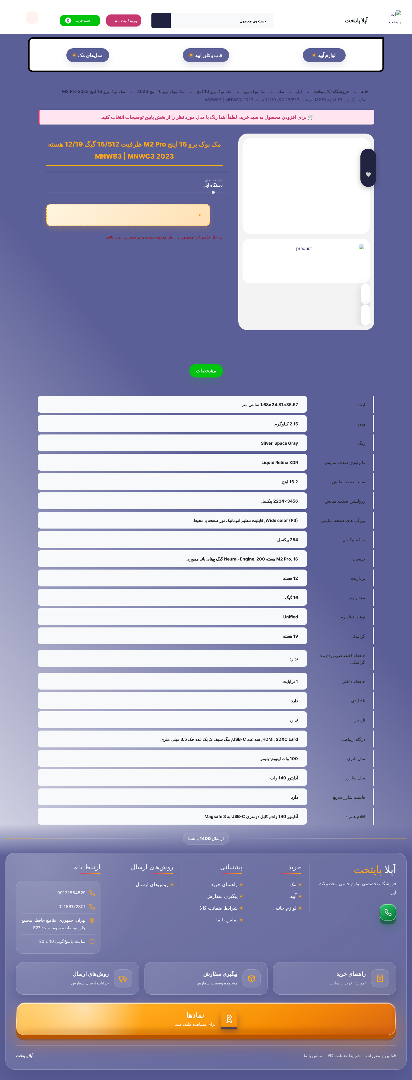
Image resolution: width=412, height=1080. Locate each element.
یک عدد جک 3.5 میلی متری (184, 739)
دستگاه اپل (213, 185)
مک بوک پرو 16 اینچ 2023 (161, 91)
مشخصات (206, 371)
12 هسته (290, 578)
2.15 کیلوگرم (286, 423)
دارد (294, 700)
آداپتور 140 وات (284, 777)
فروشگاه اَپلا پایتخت (331, 91)
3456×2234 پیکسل (279, 501)
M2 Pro (283, 558)
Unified (290, 616)
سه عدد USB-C (246, 739)
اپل (299, 91)
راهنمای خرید (224, 884)
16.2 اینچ (290, 481)
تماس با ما (227, 920)
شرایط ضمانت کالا (219, 908)
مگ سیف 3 (220, 739)
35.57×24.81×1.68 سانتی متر (270, 404)
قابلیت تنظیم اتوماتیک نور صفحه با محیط (228, 520)
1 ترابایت (290, 681)
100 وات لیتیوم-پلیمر (279, 758)
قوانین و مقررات (381, 1055)
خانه (365, 91)
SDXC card (287, 739)
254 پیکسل (287, 539)
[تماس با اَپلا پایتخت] (388, 912)
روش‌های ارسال (152, 884)
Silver (266, 443)
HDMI (268, 739)
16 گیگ (291, 597)
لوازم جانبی (284, 908)
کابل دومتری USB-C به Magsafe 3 (236, 816)
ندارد (294, 658)
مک (281, 91)
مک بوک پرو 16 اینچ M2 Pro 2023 (93, 91)
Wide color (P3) (281, 520)
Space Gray (286, 443)
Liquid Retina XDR (279, 462)
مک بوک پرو (255, 91)
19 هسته (290, 636)
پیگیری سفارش (222, 896)
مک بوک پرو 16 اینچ (214, 91)
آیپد (293, 896)
